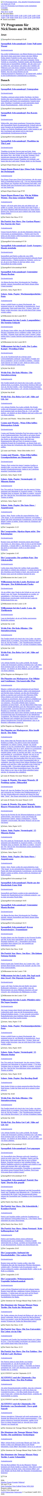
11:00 (20, 15)
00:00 (38, 17)
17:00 (7, 17)
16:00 (3, 17)
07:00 (3, 15)
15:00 (38, 15)
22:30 (11, 12)
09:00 (12, 15)
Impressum (18, 1492)
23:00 (34, 17)
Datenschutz (9, 1492)
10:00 (16, 15)
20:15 (6, 12)
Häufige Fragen (6, 1482)
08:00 (7, 15)
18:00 (12, 17)
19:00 (16, 17)
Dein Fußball (17, 1486)
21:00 (25, 17)
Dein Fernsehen (6, 1486)
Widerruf (21, 1482)
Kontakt (15, 1482)
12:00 (25, 15)
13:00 (29, 15)
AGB (3, 1492)
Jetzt (2, 12)
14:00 (34, 15)
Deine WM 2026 (28, 1486)
